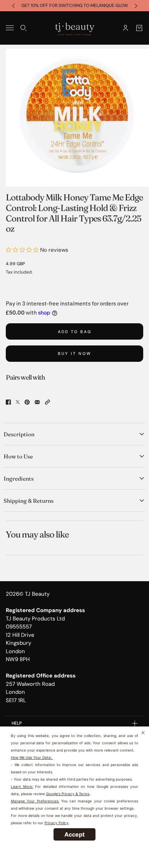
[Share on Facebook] (8, 402)
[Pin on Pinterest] (27, 402)
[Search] (23, 28)
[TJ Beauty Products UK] (75, 28)
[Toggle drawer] (10, 27)
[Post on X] (17, 402)
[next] (136, 5)
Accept (74, 834)
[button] (47, 402)
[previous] (13, 5)
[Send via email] (37, 402)
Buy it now (74, 353)
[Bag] (139, 28)
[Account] (125, 28)
